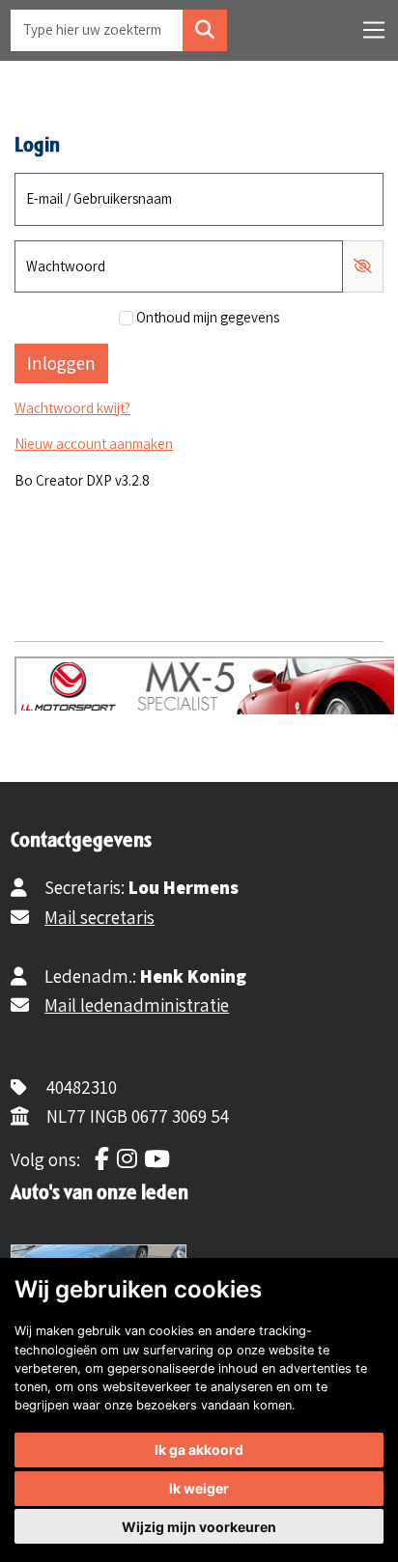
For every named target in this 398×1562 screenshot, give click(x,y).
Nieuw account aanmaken (93, 443)
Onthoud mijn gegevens (207, 317)
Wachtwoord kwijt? (72, 408)
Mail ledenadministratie (136, 1005)
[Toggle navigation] (373, 29)
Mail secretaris (99, 917)
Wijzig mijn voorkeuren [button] (199, 1527)
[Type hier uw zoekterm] (205, 30)
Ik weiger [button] (199, 1488)
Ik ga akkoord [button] (199, 1449)
